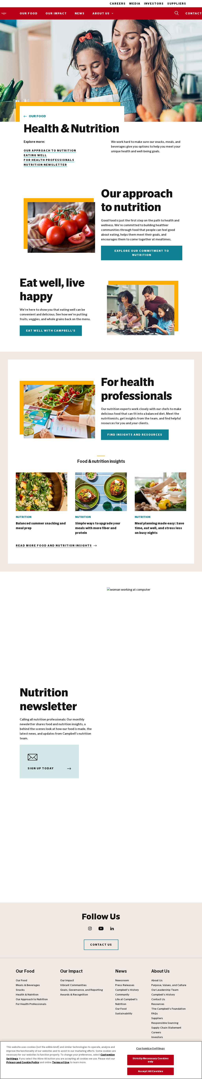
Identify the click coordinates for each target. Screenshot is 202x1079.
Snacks (20, 990)
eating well (35, 155)
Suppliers (176, 3)
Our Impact (56, 13)
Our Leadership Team (164, 990)
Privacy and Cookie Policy (22, 1062)
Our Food (29, 13)
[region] (101, 1060)
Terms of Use (60, 1062)
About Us (101, 13)
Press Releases (124, 985)
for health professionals (49, 160)
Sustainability (123, 1013)
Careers (118, 3)
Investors (154, 3)
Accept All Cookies (150, 1071)
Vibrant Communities (73, 985)
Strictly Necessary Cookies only (150, 1060)
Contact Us (101, 944)
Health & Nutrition (27, 994)
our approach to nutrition (50, 150)
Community (122, 994)
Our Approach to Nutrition (32, 999)
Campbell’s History (127, 990)
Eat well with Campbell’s (51, 330)
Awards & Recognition (74, 994)
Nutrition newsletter (45, 164)
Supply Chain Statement (166, 1027)
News (80, 13)
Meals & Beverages (28, 985)
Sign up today (41, 768)
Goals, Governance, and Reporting (81, 990)
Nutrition (120, 1004)
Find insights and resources (134, 434)
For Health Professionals (31, 1004)
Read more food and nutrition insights (54, 545)
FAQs (154, 1013)
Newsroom (122, 980)
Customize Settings (150, 1048)
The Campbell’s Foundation (168, 1008)
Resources (157, 1004)
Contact (193, 13)
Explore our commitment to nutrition (141, 253)
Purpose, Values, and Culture (168, 985)
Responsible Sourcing (164, 1023)
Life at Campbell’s (126, 999)
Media (134, 3)
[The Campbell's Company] (4, 13)
